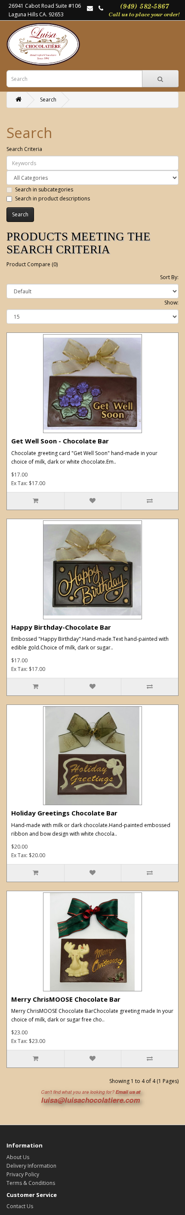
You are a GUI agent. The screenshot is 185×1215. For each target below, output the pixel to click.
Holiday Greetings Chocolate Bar (64, 813)
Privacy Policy (22, 1174)
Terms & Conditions (30, 1183)
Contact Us (19, 1206)
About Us (17, 1157)
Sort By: (169, 277)
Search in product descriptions (52, 198)
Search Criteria (24, 149)
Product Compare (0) (32, 264)
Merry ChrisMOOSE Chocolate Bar (65, 999)
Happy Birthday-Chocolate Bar (61, 627)
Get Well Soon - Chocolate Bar (60, 441)
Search (48, 99)
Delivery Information (31, 1165)
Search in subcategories (44, 189)
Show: (171, 302)
